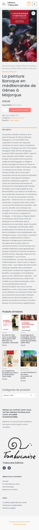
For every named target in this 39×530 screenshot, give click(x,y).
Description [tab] (6, 130)
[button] (33, 13)
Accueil (4, 66)
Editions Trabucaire (13, 3)
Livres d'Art (12, 72)
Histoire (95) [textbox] (17, 395)
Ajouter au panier (20, 110)
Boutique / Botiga (15, 66)
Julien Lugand (14, 120)
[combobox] (19, 395)
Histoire (24, 66)
